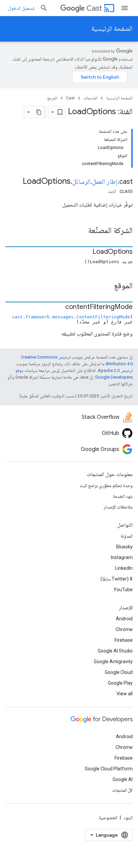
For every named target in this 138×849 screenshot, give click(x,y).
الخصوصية (108, 817)
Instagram (122, 557)
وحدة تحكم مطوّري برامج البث (106, 485)
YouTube (123, 589)
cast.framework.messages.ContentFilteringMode (71, 316)
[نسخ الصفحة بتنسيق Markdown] (39, 112)
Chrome (124, 629)
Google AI (123, 779)
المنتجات (90, 97)
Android (124, 618)
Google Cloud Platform (109, 768)
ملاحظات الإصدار (118, 507)
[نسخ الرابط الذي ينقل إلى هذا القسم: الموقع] (107, 286)
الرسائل (81, 181)
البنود (128, 817)
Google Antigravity (113, 661)
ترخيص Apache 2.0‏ (115, 370)
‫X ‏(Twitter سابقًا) (116, 579)
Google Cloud (119, 672)
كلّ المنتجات (122, 790)
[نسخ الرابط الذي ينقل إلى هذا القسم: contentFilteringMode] (58, 307)
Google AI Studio (115, 650)
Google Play (120, 683)
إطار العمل (105, 181)
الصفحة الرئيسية (112, 28)
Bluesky (124, 546)
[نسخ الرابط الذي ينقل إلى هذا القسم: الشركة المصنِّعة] (81, 231)
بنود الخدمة (123, 496)
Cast (94, 8)
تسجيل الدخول (21, 8)
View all (125, 693)
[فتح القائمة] (124, 8)
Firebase (124, 640)
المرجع (52, 97)
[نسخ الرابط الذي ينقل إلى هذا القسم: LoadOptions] (85, 252)
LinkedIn (124, 568)
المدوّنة (127, 536)
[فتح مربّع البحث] (44, 8)
